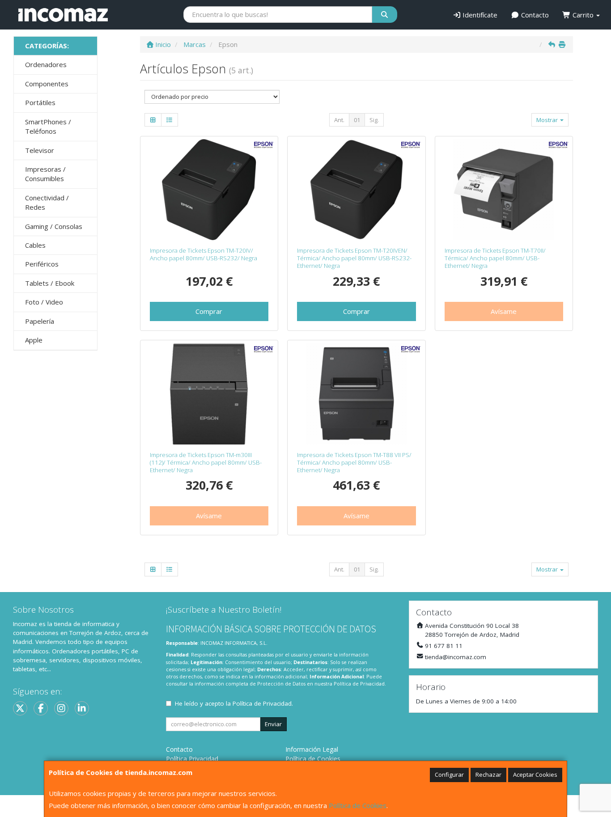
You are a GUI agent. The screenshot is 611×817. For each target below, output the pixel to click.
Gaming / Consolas (53, 226)
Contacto (534, 14)
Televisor (39, 150)
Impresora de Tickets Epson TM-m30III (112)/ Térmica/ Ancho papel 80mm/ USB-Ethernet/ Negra (206, 462)
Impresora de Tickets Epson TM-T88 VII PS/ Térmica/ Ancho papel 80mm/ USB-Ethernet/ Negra (354, 462)
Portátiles (40, 102)
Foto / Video (44, 301)
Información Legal (311, 749)
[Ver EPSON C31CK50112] (209, 393)
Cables (35, 245)
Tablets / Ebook (49, 283)
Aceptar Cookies (535, 774)
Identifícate (479, 14)
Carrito (583, 14)
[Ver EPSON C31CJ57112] (356, 393)
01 (357, 120)
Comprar (208, 311)
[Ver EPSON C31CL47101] (209, 189)
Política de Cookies (357, 805)
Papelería (39, 321)
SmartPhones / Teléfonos (48, 126)
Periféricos (42, 263)
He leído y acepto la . (234, 703)
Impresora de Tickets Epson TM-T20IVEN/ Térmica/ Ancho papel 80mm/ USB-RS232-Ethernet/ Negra (354, 258)
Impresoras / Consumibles (45, 174)
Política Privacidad (192, 758)
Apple (33, 339)
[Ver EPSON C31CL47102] (356, 189)
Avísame (504, 311)
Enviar (273, 724)
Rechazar (488, 774)
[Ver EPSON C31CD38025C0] (504, 189)
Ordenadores (46, 64)
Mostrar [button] (547, 120)
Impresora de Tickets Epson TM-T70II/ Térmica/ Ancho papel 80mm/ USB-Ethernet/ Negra (495, 258)
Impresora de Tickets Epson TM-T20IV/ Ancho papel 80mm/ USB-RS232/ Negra (203, 254)
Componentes (46, 83)
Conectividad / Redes (47, 202)
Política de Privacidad (359, 683)
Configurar (449, 774)
